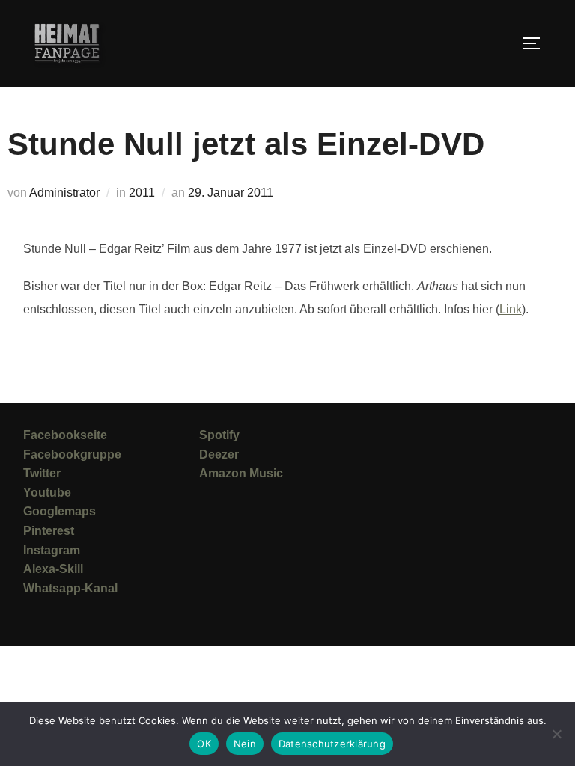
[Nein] (556, 733)
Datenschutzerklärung (332, 744)
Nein (245, 744)
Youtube (47, 492)
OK (204, 744)
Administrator (64, 192)
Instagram (51, 550)
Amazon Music (241, 473)
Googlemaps (59, 511)
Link (510, 309)
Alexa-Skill (53, 569)
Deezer (219, 454)
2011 (142, 192)
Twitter (42, 473)
